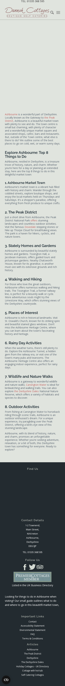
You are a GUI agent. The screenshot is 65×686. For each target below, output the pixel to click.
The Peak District (32, 653)
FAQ (33, 634)
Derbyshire (32, 657)
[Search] (50, 12)
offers (34, 220)
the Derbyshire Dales (26, 391)
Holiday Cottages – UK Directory (32, 666)
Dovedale (30, 227)
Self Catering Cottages (32, 674)
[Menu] (58, 12)
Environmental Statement (32, 630)
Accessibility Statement (32, 625)
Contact (32, 621)
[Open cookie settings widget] (6, 680)
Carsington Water (36, 384)
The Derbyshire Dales (32, 662)
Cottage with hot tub (32, 670)
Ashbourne (11, 114)
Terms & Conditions (32, 638)
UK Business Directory (40, 585)
